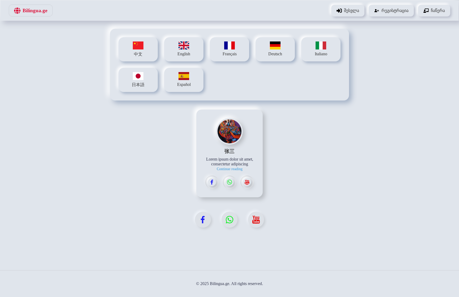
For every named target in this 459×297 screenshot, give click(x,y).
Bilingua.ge (35, 10)
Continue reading (230, 169)
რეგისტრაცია (395, 10)
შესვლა (351, 10)
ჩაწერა (438, 10)
